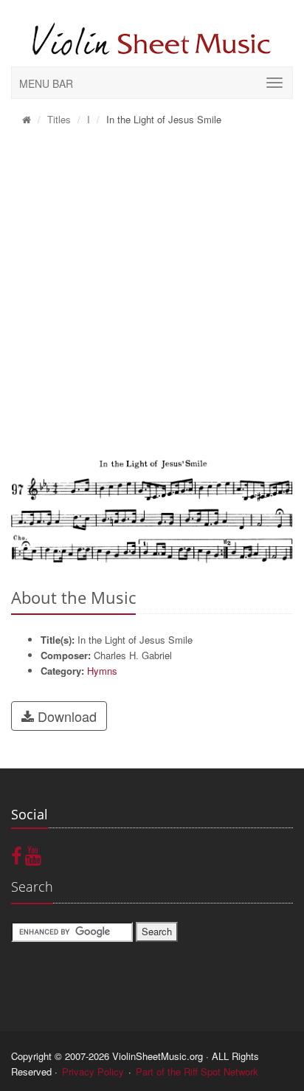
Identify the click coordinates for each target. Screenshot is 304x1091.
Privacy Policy (93, 1071)
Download (65, 716)
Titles (59, 119)
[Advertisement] (152, 293)
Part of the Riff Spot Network (197, 1071)
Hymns (102, 671)
